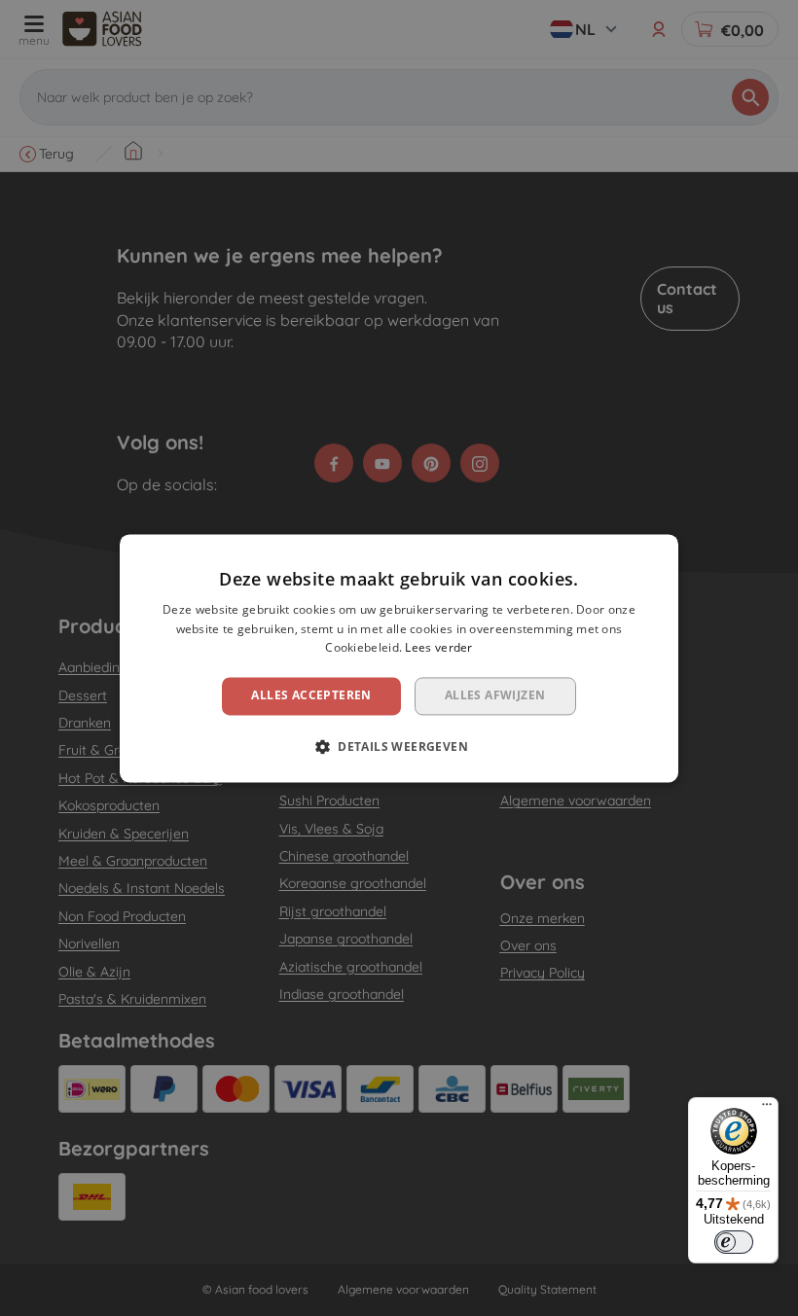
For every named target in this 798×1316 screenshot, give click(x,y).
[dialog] (399, 658)
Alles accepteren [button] (311, 696)
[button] (399, 746)
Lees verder (438, 648)
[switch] (733, 1242)
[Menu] (767, 1108)
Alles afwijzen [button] (495, 696)
